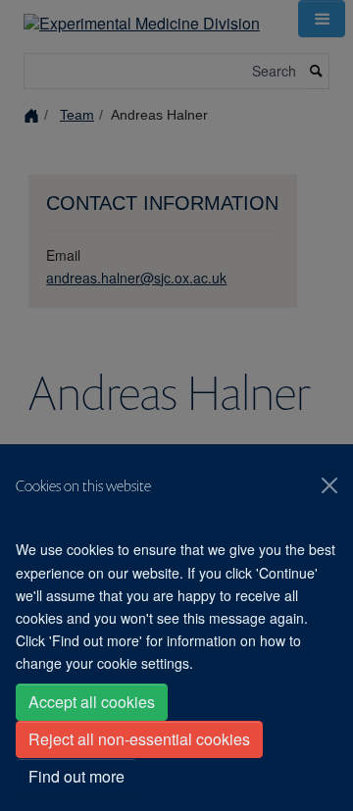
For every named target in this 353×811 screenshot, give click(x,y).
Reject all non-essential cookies (139, 739)
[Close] (329, 485)
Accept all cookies (91, 701)
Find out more (76, 776)
